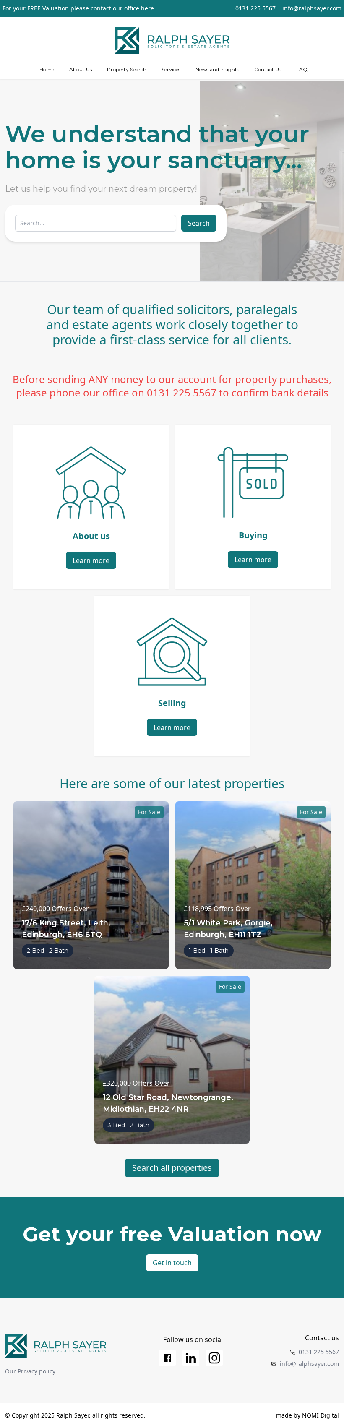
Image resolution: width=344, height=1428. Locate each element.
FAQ (302, 69)
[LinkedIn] (190, 1358)
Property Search (126, 69)
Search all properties (172, 1167)
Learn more (91, 560)
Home (46, 69)
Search (199, 223)
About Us (80, 69)
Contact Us (267, 69)
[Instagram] (214, 1358)
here (147, 8)
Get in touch (172, 1262)
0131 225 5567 (255, 8)
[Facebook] (167, 1358)
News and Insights (217, 69)
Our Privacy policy (30, 1371)
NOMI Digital (320, 1415)
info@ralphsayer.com (311, 8)
